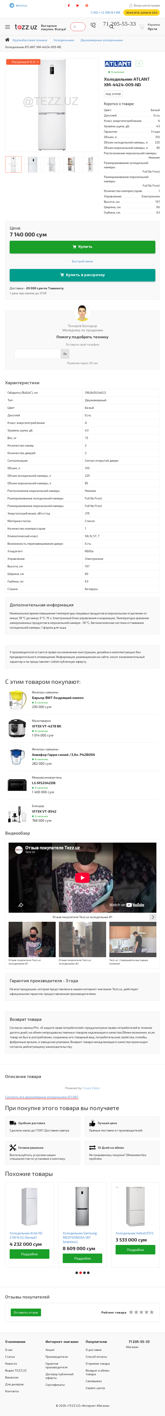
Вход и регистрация (147, 5)
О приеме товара (98, 1363)
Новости (11, 1363)
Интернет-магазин (62, 1341)
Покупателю (96, 1341)
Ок (65, 354)
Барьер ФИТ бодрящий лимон (58, 697)
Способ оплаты (96, 1356)
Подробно (29, 1254)
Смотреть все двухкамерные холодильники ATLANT (41, 1097)
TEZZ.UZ (26, 26)
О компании (15, 1341)
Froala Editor (91, 1088)
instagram (87, 5)
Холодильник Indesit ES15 (134, 1233)
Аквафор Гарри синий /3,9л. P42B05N (63, 754)
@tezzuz (21, 5)
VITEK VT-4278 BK (46, 726)
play (77, 5)
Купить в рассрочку (85, 274)
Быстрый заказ (82, 261)
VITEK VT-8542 (44, 811)
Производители (57, 1356)
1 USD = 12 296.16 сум (105, 12)
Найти (111, 26)
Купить (85, 246)
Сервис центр (95, 1388)
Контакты (12, 1391)
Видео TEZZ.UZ (16, 1370)
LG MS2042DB (43, 783)
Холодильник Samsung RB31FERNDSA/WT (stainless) (80, 1237)
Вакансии (11, 1377)
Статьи (10, 1356)
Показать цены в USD (141, 12)
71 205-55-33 (116, 24)
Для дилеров (14, 1384)
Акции (50, 1349)
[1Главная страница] (7, 40)
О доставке (94, 1349)
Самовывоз (94, 1381)
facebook (68, 5)
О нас (9, 1349)
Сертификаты (55, 1384)
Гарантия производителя (56, 1365)
